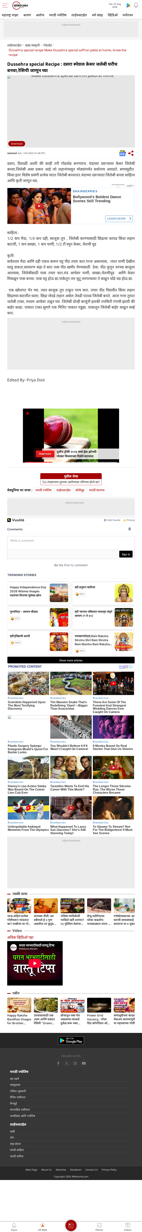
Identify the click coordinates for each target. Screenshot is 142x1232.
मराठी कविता (16, 1156)
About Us (46, 1169)
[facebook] (58, 1063)
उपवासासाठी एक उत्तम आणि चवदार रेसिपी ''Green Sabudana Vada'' (45, 1019)
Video (17, 930)
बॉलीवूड (79, 490)
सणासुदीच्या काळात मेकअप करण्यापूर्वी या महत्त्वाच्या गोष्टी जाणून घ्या (125, 1019)
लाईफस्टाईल (79, 15)
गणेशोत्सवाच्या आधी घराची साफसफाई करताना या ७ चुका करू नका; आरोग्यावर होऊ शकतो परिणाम (125, 920)
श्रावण (27, 15)
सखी (12, 1131)
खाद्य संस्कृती (32, 45)
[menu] (6, 5)
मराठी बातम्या (96, 490)
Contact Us (91, 1169)
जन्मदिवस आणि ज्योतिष (22, 1116)
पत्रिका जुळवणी (18, 1091)
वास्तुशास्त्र (15, 1085)
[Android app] (71, 1041)
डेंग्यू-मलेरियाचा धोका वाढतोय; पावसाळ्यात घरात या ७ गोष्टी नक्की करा (99, 920)
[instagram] (83, 1063)
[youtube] (75, 1063)
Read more (45, 453)
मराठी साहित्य (17, 1150)
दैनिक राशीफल (17, 1097)
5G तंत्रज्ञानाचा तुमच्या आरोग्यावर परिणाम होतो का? (71, 482)
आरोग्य (40, 15)
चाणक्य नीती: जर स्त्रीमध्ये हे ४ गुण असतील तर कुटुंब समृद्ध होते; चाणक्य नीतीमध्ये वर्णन (44, 920)
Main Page (31, 1169)
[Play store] (128, 5)
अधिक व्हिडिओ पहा (20, 937)
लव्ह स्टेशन (15, 1144)
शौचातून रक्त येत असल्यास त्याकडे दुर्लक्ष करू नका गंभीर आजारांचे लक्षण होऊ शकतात (71, 1019)
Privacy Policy (109, 1169)
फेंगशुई (13, 1103)
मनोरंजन (128, 15)
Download (16, 143)
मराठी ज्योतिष (57, 15)
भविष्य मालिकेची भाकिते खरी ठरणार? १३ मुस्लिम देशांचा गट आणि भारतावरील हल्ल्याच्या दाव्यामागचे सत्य (72, 920)
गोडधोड (47, 45)
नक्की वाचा (19, 893)
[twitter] (66, 1063)
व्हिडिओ (113, 15)
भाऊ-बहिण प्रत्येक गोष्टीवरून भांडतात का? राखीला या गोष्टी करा (19, 920)
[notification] (136, 5)
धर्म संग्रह (97, 15)
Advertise (61, 1169)
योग (12, 1137)
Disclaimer (75, 1169)
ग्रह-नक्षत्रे (14, 1078)
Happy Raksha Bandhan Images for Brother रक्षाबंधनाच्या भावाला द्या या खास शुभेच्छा (19, 1019)
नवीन (15, 993)
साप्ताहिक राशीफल (20, 1109)
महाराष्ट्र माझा (10, 15)
